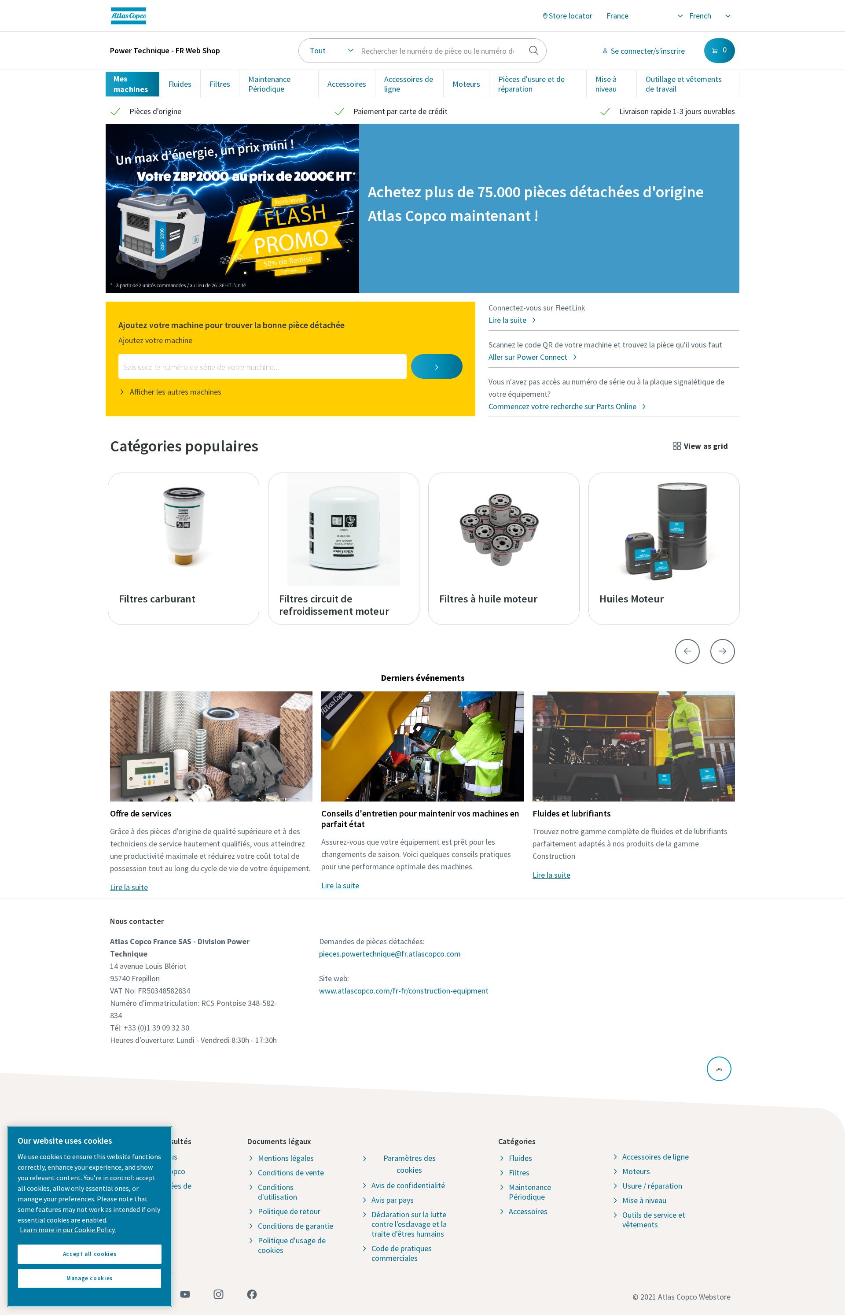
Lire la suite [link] (129, 887)
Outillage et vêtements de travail (684, 84)
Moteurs (466, 84)
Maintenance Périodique (269, 84)
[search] (534, 51)
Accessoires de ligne (408, 84)
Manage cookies (89, 1278)
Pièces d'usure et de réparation (531, 84)
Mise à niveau (606, 84)
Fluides (179, 84)
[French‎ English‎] (709, 16)
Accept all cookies (90, 1254)
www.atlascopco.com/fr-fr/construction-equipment (404, 991)
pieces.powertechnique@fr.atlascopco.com (390, 954)
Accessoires (346, 84)
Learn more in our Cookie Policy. (68, 1229)
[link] (226, 16)
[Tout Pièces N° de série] (422, 50)
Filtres (219, 84)
